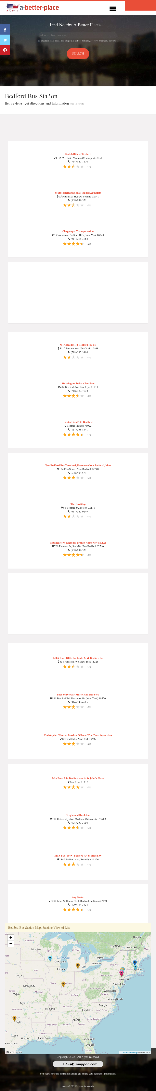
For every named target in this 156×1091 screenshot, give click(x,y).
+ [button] (10, 937)
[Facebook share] (5, 29)
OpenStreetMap (130, 1052)
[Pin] (5, 50)
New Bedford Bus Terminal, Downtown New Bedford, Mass (78, 465)
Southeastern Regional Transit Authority (78, 192)
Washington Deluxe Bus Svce (78, 383)
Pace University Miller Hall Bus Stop (78, 694)
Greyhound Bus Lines (78, 815)
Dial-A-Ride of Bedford (78, 154)
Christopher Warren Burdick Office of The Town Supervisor (78, 735)
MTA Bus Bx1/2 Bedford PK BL (78, 345)
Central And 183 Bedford (78, 422)
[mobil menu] (112, 8)
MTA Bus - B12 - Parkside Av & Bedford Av (78, 658)
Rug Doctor (78, 897)
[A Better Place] (32, 7)
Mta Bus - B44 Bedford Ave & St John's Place (78, 778)
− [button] (10, 943)
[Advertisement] (78, 128)
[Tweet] (5, 40)
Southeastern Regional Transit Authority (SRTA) (78, 542)
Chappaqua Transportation (78, 231)
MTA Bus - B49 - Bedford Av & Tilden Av (78, 855)
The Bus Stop (78, 504)
